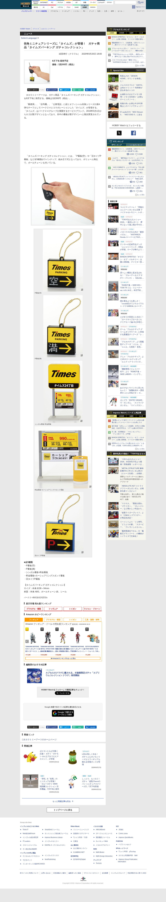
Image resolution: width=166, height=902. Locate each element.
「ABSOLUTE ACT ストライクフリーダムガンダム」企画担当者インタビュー (132, 488)
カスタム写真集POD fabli (128, 855)
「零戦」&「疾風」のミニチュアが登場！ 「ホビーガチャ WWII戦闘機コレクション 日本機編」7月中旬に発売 (49, 784)
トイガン (76, 11)
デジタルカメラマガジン (31, 856)
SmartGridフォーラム (52, 830)
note (79, 90)
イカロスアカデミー (103, 845)
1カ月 (141, 33)
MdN (95, 849)
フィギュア (66, 11)
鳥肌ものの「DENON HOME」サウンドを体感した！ (131, 78)
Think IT (25, 830)
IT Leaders (26, 841)
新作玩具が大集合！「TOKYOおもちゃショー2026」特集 (129, 454)
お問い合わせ (46, 873)
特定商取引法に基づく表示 (137, 873)
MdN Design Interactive (104, 856)
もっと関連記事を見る (62, 801)
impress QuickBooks (126, 837)
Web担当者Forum (29, 833)
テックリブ (97, 860)
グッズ (91, 11)
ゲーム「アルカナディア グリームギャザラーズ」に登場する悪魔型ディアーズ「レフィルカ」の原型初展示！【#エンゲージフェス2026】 (132, 334)
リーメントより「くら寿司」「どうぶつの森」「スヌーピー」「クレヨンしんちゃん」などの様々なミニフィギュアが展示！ (132, 527)
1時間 (112, 33)
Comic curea (123, 833)
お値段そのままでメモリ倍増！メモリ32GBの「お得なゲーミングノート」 (131, 96)
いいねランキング (136, 145)
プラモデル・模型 (33, 609)
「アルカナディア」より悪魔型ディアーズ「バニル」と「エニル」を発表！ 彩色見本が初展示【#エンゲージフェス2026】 (132, 347)
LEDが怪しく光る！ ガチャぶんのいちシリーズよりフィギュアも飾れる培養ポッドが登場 (91, 759)
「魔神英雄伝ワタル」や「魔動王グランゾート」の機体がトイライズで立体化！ (132, 533)
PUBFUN (119, 841)
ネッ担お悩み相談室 (30, 849)
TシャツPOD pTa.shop (127, 851)
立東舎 (75, 841)
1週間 (131, 33)
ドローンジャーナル (30, 845)
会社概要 (105, 873)
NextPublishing (50, 859)
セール (120, 11)
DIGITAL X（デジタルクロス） (55, 845)
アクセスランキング (121, 29)
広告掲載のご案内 (59, 873)
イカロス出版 (98, 826)
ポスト (35, 90)
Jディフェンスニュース (104, 833)
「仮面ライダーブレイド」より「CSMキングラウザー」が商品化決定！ (132, 515)
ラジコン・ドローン (92, 609)
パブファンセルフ (125, 844)
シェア (53, 90)
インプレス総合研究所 (30, 837)
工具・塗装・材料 (92, 620)
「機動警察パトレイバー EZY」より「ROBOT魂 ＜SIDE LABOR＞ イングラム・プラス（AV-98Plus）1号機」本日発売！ (132, 374)
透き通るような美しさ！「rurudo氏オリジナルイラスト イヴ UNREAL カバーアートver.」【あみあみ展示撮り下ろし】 (132, 306)
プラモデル (54, 11)
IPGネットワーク (122, 848)
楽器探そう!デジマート (81, 833)
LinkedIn (92, 90)
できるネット (27, 860)
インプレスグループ (118, 873)
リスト (42, 90)
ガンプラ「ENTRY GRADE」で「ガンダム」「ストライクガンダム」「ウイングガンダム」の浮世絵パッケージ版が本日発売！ (132, 405)
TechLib (99, 863)
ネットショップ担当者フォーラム (56, 833)
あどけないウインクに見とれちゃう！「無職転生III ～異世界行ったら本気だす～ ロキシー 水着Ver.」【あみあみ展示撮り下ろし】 (132, 393)
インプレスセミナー (52, 841)
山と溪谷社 (74, 845)
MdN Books (100, 852)
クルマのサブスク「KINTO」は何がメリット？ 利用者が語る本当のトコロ (132, 87)
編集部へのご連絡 (74, 873)
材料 (112, 11)
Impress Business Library (54, 837)
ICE (117, 826)
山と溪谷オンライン (80, 848)
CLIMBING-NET (78, 852)
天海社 (121, 830)
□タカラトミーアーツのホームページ (39, 739)
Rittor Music (75, 826)
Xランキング (118, 141)
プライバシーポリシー (91, 873)
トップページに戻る (63, 810)
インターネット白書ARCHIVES (34, 864)
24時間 (121, 33)
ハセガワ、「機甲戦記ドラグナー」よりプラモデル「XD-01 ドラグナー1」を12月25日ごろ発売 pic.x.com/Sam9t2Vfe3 (128, 160)
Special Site (118, 70)
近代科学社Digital (79, 859)
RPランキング (117, 145)
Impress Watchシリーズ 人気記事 (127, 413)
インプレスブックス (52, 855)
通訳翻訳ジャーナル (103, 837)
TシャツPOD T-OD (80, 837)
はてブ (66, 90)
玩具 (99, 11)
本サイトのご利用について (29, 873)
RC (84, 11)
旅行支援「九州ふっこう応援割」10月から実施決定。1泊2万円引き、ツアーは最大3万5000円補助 (128, 428)
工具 (105, 11)
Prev (27, 641)
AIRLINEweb (100, 830)
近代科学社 (74, 856)
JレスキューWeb (102, 841)
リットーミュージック (81, 830)
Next (98, 641)
